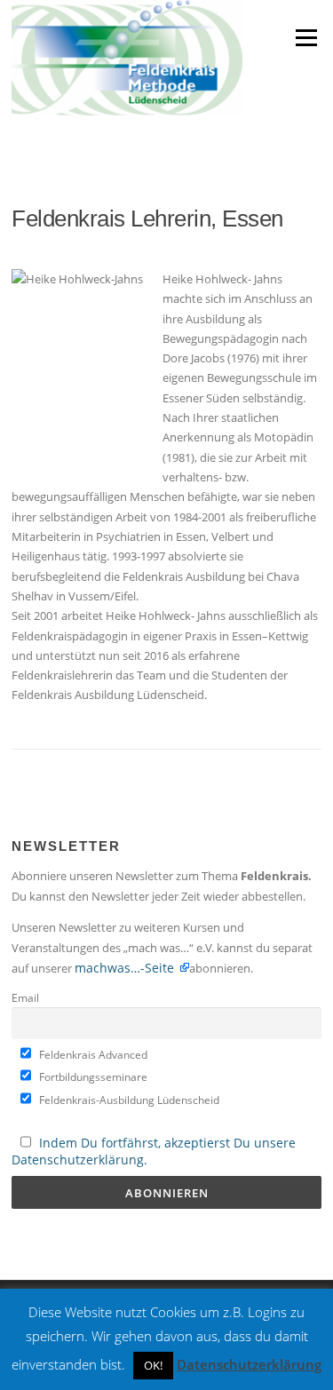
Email (25, 997)
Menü (305, 37)
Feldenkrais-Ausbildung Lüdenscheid (127, 1099)
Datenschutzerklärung (249, 1364)
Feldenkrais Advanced (91, 1054)
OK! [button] (153, 1365)
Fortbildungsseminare (91, 1076)
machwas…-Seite (126, 967)
